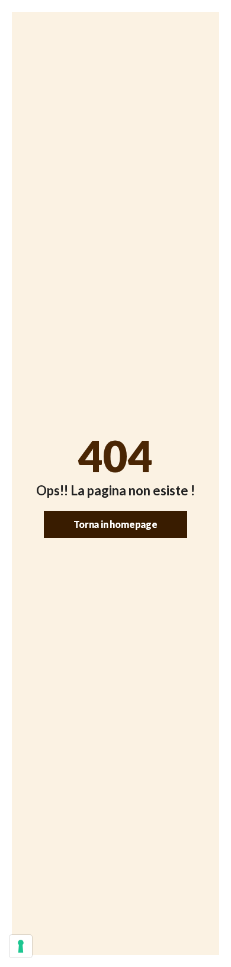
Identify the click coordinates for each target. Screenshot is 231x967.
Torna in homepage (115, 524)
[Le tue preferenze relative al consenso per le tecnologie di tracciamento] (20, 946)
